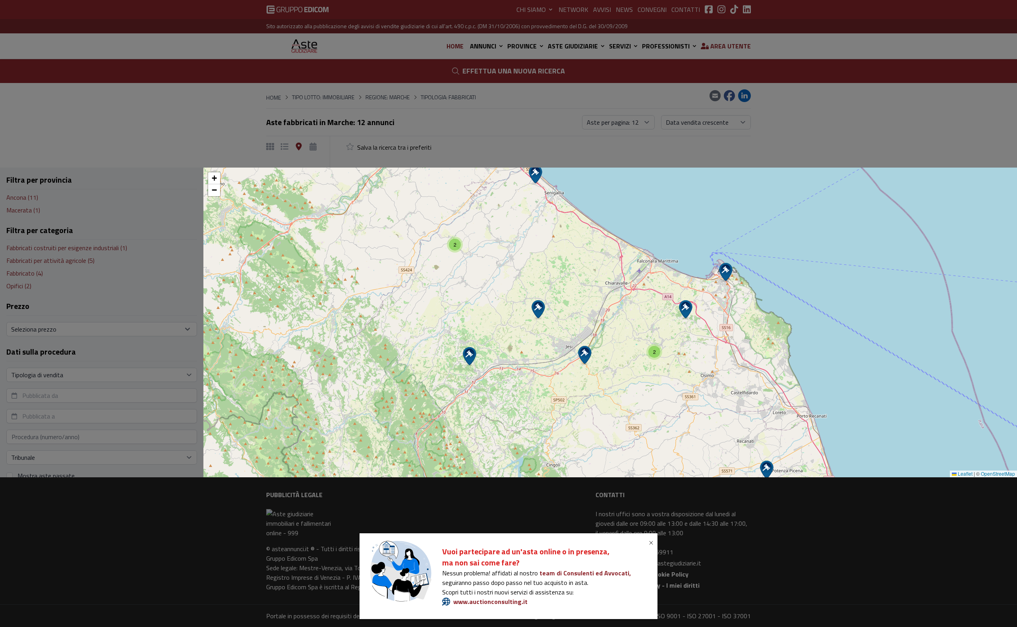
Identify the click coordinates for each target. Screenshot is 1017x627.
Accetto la (444, 344)
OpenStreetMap (998, 473)
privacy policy (458, 344)
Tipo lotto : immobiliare (435, 284)
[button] (766, 470)
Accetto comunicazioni (442, 360)
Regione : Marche (502, 284)
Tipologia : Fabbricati (566, 284)
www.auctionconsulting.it (490, 601)
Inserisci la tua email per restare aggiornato (464, 311)
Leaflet (965, 473)
